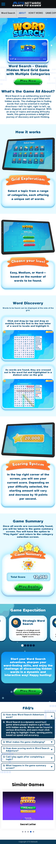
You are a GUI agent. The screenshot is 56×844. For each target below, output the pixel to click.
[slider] (27, 59)
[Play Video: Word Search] (28, 48)
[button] (22, 645)
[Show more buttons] (44, 59)
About (22, 13)
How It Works (36, 13)
